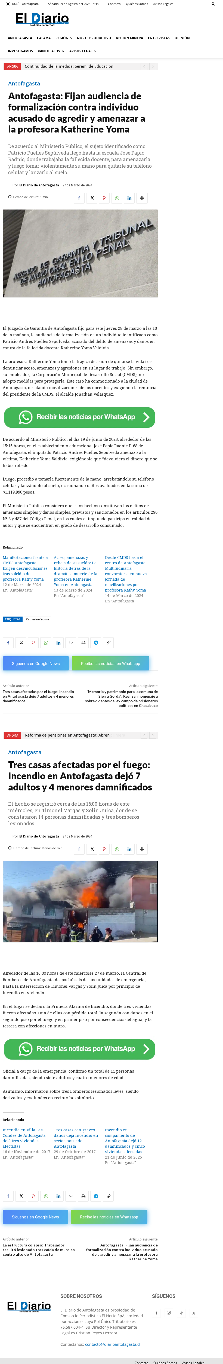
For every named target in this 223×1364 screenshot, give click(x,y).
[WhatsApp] (116, 198)
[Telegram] (95, 642)
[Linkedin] (129, 198)
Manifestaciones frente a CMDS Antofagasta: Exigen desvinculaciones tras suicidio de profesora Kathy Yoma (25, 568)
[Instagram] (169, 1312)
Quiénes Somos (137, 4)
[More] (142, 198)
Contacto (114, 4)
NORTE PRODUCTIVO (94, 38)
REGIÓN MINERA (129, 38)
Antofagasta (24, 83)
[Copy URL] (108, 642)
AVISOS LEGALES (82, 51)
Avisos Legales (163, 4)
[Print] (83, 642)
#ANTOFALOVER (51, 51)
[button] (213, 4)
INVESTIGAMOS (20, 51)
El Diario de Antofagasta (39, 185)
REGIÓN (62, 38)
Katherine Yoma (37, 619)
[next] (152, 66)
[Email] (70, 642)
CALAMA (44, 38)
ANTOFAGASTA (20, 38)
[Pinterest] (104, 198)
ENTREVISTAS (159, 38)
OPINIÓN (182, 38)
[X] (91, 198)
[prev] (144, 66)
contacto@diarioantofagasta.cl (112, 1344)
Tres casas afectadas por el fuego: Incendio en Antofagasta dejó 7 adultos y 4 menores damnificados (38, 696)
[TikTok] (181, 1313)
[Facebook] (79, 198)
